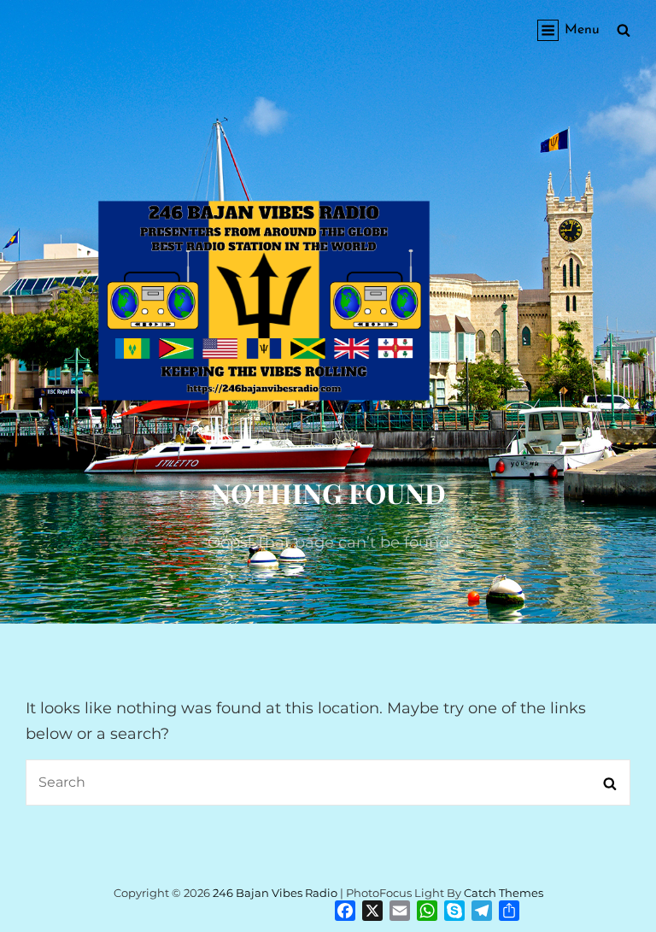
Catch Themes (503, 893)
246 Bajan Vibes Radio (275, 893)
